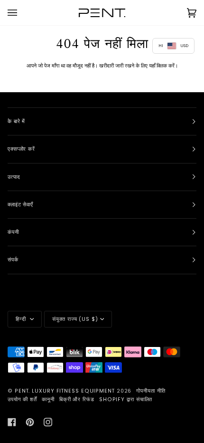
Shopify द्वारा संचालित (126, 399)
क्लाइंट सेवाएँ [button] (20, 204)
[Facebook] (12, 422)
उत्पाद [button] (14, 177)
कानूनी (48, 399)
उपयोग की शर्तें (22, 399)
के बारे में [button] (16, 121)
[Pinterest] (30, 422)
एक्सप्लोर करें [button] (21, 149)
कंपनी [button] (13, 232)
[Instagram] (48, 422)
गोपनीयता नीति (150, 391)
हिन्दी (22, 319)
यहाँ (152, 65)
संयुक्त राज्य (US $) (75, 319)
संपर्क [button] (13, 259)
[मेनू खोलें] (22, 12)
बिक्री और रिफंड (76, 399)
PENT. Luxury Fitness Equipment (66, 391)
